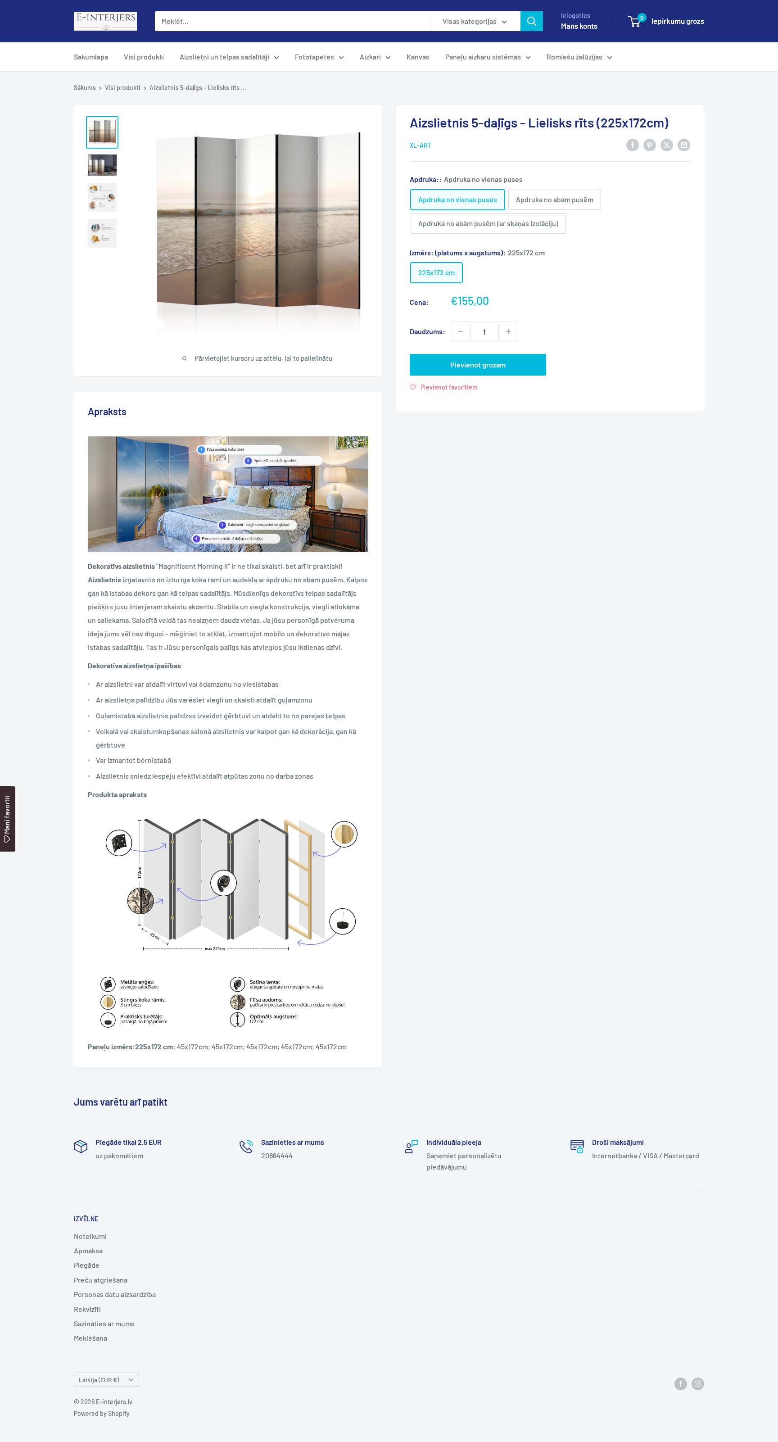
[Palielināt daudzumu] (508, 331)
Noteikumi (90, 1236)
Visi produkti (144, 56)
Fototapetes (314, 56)
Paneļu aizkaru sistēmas (483, 56)
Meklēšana (90, 1337)
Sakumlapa (91, 56)
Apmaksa (88, 1250)
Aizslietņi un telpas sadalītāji (224, 56)
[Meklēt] (531, 21)
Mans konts (579, 25)
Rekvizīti (87, 1309)
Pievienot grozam (478, 364)
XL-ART (420, 145)
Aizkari (370, 56)
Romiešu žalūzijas (574, 56)
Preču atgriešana (100, 1279)
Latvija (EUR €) (99, 1379)
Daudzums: (427, 331)
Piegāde (87, 1265)
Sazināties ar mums (104, 1323)
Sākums (85, 87)
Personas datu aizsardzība (115, 1294)
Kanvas (418, 56)
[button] (444, 387)
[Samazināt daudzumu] (460, 331)
